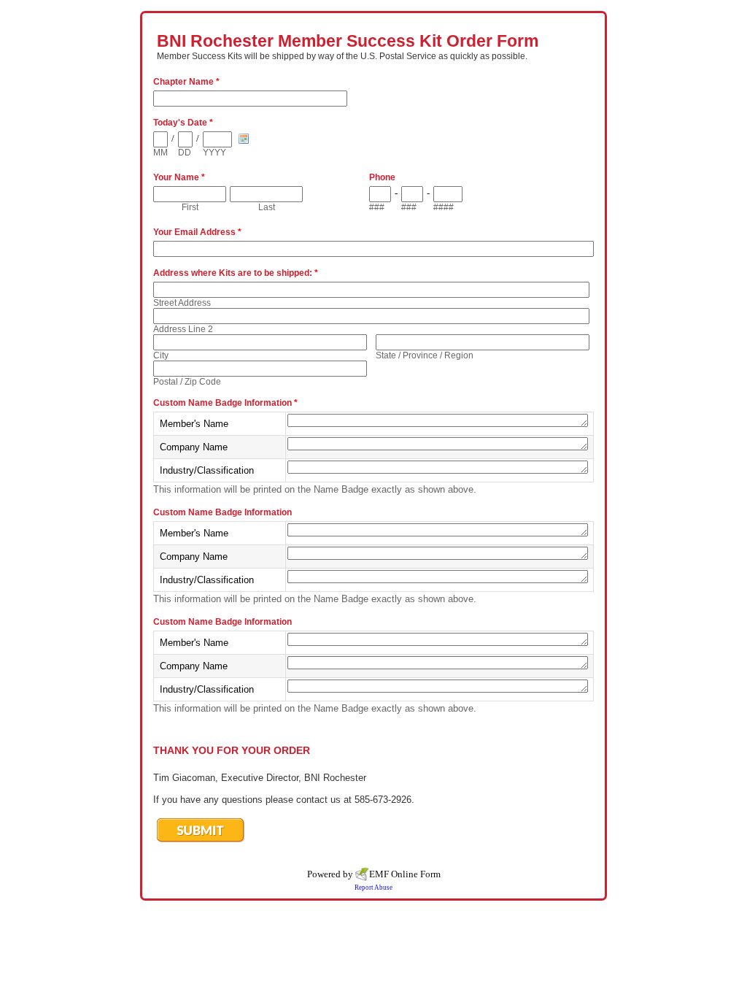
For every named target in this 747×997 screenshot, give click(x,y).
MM (160, 152)
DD (184, 152)
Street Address (182, 303)
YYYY (214, 152)
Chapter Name (186, 82)
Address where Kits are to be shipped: (235, 273)
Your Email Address (197, 232)
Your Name (179, 177)
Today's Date (183, 123)
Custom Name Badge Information (225, 403)
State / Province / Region (424, 355)
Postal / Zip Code (187, 382)
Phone (382, 177)
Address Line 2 (183, 329)
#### (443, 207)
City (161, 355)
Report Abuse (373, 887)
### (376, 207)
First (190, 207)
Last (266, 207)
